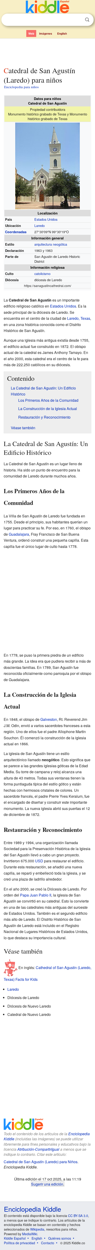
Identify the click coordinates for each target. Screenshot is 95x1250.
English (62, 33)
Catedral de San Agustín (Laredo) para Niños (40, 1161)
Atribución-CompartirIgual (38, 1149)
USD (39, 861)
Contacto (47, 1243)
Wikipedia (37, 1229)
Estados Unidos (45, 219)
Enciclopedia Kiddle (32, 1209)
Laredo (39, 225)
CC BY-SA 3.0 (78, 1215)
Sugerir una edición (47, 1184)
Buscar (87, 20)
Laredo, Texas (78, 318)
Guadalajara (19, 534)
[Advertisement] (47, 51)
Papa (24, 895)
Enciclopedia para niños (21, 87)
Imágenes (45, 33)
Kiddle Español (15, 1238)
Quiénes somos (59, 1238)
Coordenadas (16, 231)
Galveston (48, 719)
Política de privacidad (19, 1243)
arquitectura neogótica (50, 244)
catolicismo (42, 273)
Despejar (78, 20)
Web (31, 33)
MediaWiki (29, 1234)
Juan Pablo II (40, 895)
